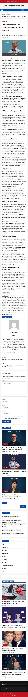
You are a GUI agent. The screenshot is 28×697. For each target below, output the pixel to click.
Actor (3, 544)
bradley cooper (5, 33)
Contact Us (4, 688)
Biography (4, 550)
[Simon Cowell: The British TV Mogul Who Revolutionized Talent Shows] (14, 438)
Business (4, 556)
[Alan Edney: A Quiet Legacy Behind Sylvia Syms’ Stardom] (14, 639)
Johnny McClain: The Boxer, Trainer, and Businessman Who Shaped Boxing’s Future (14, 674)
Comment (4, 380)
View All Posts (19, 352)
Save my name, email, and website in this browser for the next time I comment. (12, 417)
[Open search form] (25, 10)
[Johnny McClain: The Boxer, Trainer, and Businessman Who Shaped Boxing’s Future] (14, 662)
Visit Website (9, 352)
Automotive (4, 547)
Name (4, 399)
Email (3, 405)
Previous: (12, 359)
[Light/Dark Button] (22, 10)
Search (4, 502)
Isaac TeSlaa (4, 451)
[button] (2, 10)
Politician (4, 568)
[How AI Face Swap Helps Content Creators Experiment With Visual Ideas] (14, 615)
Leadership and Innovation (8, 565)
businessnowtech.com (14, 6)
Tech (3, 571)
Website (4, 411)
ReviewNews (22, 693)
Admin (3, 475)
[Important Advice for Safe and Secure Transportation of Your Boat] (14, 592)
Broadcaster (5, 553)
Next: (13, 365)
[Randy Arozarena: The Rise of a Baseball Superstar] (14, 461)
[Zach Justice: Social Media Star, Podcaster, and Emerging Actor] (14, 485)
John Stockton (5, 295)
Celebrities (4, 21)
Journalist (4, 562)
